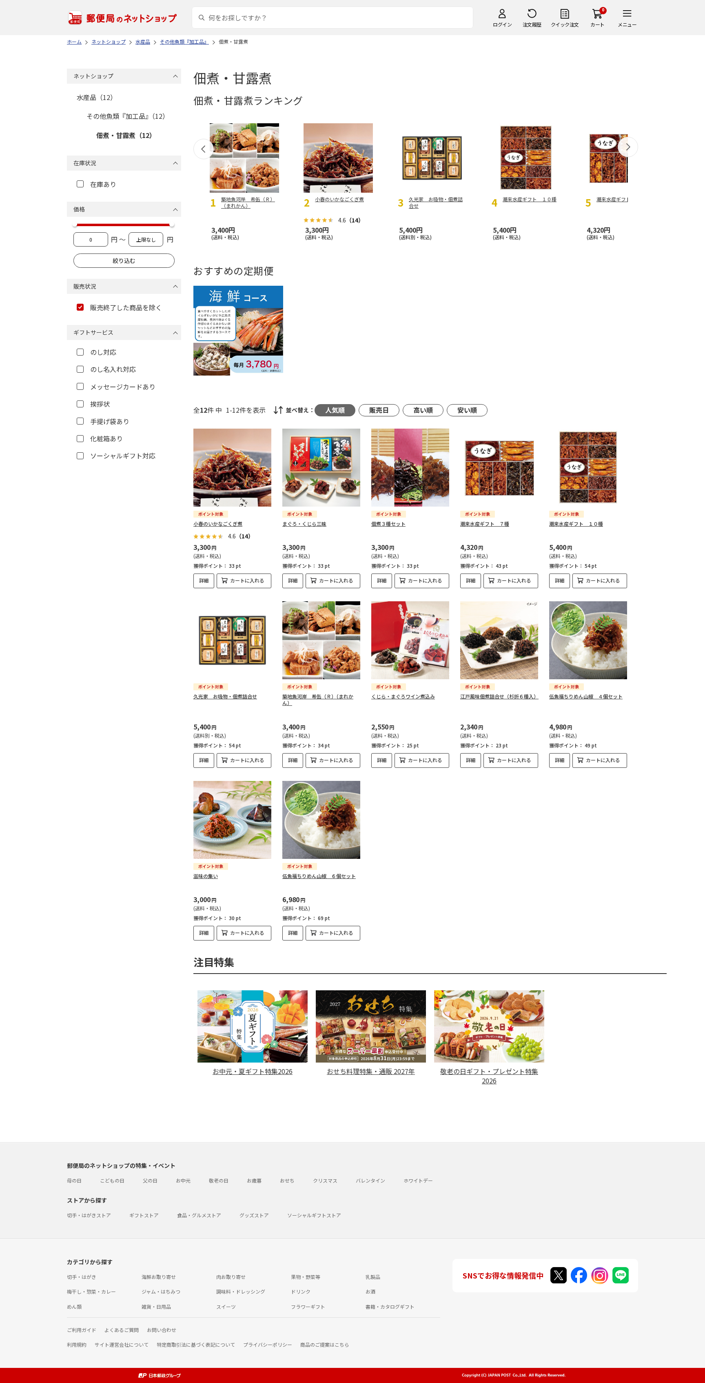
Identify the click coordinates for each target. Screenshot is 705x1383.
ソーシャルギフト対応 (122, 455)
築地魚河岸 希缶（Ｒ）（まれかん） (317, 700)
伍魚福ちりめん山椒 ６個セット (319, 875)
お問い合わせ (161, 1329)
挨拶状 (100, 404)
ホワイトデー (418, 1180)
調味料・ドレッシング (240, 1291)
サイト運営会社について (122, 1344)
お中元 (183, 1180)
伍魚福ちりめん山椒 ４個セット (586, 696)
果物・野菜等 (305, 1276)
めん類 (74, 1306)
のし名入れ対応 (113, 369)
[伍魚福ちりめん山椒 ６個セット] (321, 820)
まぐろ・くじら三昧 (304, 523)
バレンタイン (370, 1180)
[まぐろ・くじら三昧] (321, 468)
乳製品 (373, 1276)
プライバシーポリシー (267, 1344)
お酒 (370, 1291)
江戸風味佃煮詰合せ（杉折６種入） (499, 696)
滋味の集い (205, 875)
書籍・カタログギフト (390, 1306)
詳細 (204, 580)
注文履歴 (532, 24)
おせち (287, 1180)
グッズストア (254, 1215)
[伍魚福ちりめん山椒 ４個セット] (588, 640)
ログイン (502, 24)
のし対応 (103, 352)
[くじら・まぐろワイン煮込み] (410, 640)
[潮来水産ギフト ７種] (499, 468)
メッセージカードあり (122, 386)
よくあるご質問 (121, 1329)
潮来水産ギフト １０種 (576, 523)
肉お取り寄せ (231, 1276)
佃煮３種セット (388, 523)
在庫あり (103, 184)
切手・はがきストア (89, 1215)
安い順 (467, 410)
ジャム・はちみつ (161, 1291)
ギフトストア (144, 1215)
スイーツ (226, 1306)
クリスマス (325, 1180)
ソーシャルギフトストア (314, 1215)
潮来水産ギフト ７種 (484, 523)
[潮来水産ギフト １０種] (588, 468)
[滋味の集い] (232, 820)
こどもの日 (112, 1180)
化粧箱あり (106, 438)
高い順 (423, 410)
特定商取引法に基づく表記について (196, 1344)
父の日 (150, 1180)
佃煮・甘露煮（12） (126, 135)
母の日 (74, 1180)
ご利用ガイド (81, 1329)
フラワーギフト (308, 1306)
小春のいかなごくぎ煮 (217, 523)
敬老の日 (218, 1180)
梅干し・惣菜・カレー (91, 1291)
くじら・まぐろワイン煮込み (403, 696)
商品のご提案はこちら (324, 1344)
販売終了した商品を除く (126, 307)
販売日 (379, 410)
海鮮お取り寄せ (159, 1276)
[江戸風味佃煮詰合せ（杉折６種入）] (499, 640)
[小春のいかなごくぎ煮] (232, 468)
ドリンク (300, 1291)
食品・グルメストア (199, 1215)
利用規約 (76, 1344)
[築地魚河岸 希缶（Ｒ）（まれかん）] (321, 640)
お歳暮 (254, 1180)
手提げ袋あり (109, 421)
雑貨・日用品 (156, 1306)
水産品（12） (97, 97)
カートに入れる (247, 580)
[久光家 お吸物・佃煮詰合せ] (232, 640)
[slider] (74, 224)
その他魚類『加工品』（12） (127, 116)
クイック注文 (565, 24)
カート (597, 24)
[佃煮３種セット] (410, 468)
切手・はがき (81, 1276)
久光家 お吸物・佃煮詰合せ (225, 696)
